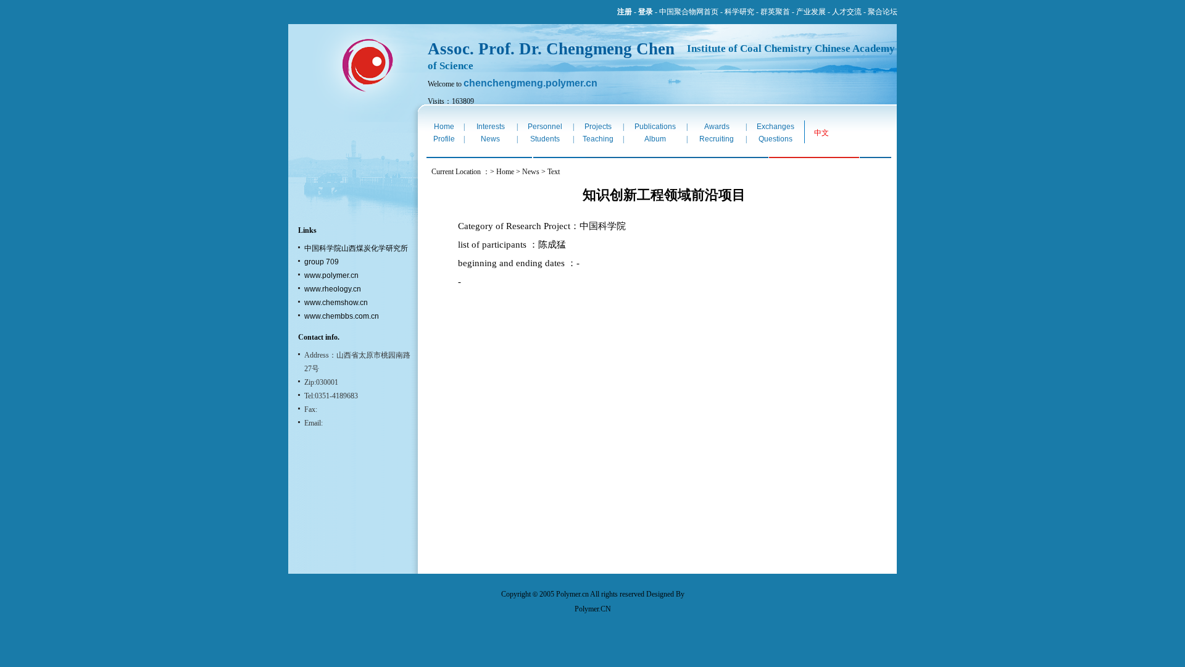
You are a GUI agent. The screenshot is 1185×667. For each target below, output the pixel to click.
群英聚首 (775, 11)
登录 (645, 11)
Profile (444, 139)
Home (444, 126)
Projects (598, 126)
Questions (775, 139)
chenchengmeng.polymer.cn (530, 83)
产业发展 (811, 11)
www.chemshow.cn (336, 302)
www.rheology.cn (332, 289)
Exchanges (775, 126)
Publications (655, 126)
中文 (821, 132)
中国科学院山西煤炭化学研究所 (356, 248)
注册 (624, 11)
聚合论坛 (882, 11)
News (490, 139)
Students (545, 139)
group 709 (321, 262)
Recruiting (716, 139)
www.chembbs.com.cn (341, 316)
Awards (717, 126)
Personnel (545, 126)
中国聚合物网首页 (688, 11)
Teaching (598, 139)
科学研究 (739, 11)
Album (655, 139)
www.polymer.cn (331, 275)
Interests (490, 126)
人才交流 (847, 11)
